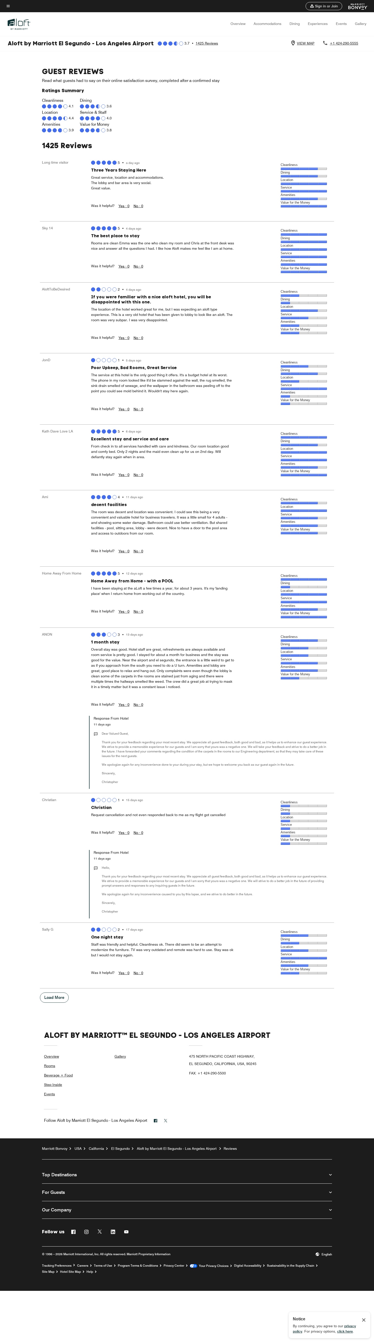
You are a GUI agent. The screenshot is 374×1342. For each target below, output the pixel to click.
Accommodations (267, 24)
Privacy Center (174, 1265)
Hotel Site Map (70, 1272)
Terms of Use (103, 1265)
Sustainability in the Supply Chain (290, 1265)
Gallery (360, 24)
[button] (324, 6)
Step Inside (53, 1085)
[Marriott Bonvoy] (355, 6)
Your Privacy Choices (212, 1266)
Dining (295, 24)
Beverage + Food (58, 1075)
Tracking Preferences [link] (56, 1265)
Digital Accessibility (247, 1265)
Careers (82, 1265)
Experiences (318, 24)
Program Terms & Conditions (138, 1265)
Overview (238, 24)
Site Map (48, 1272)
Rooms (49, 1066)
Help (90, 1272)
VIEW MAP (305, 43)
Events (341, 24)
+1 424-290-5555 (344, 43)
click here (345, 1331)
